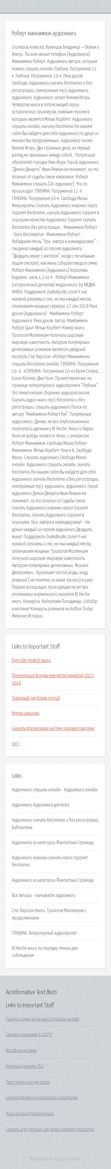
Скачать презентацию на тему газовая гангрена (53, 728)
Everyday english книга (31, 660)
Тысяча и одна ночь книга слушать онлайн (42, 1019)
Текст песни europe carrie (28, 1082)
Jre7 (15, 743)
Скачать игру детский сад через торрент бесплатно (50, 1129)
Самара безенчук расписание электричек (42, 1097)
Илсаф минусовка (21, 1050)
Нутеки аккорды (25, 713)
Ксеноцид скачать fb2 (25, 1066)
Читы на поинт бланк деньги (30, 1113)
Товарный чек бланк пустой (36, 698)
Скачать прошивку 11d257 (29, 1034)
